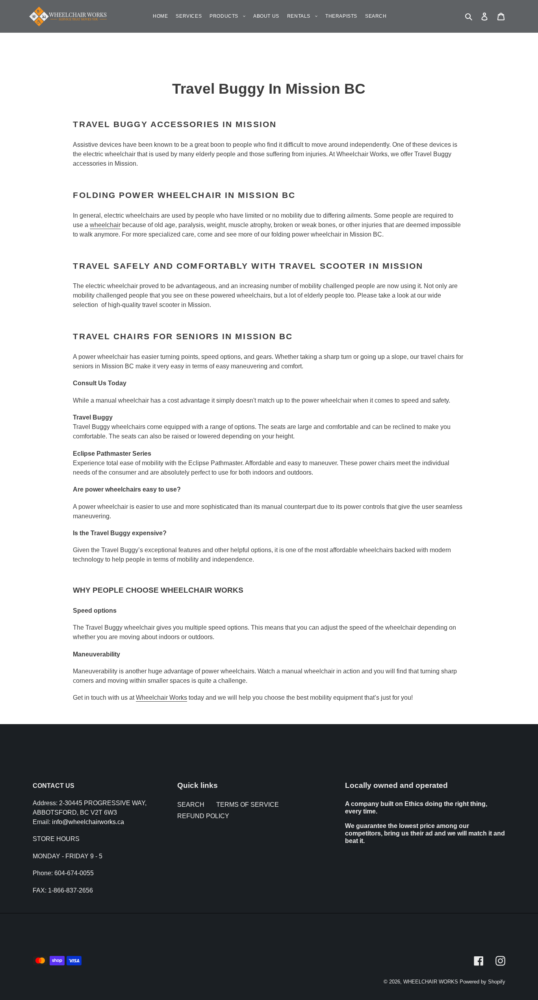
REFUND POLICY (203, 816)
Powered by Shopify (482, 982)
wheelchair (105, 225)
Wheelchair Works (161, 697)
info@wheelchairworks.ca (88, 822)
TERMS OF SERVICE (247, 804)
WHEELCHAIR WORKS (430, 982)
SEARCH (190, 804)
